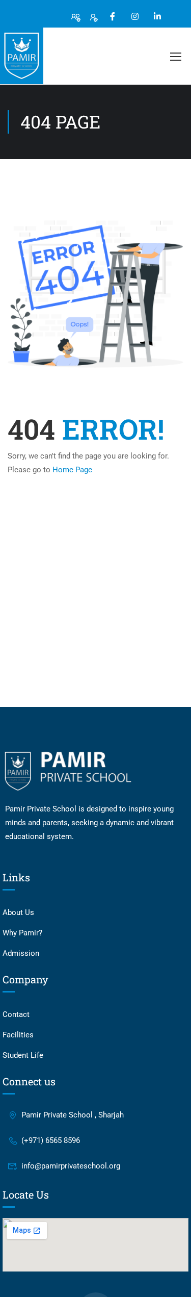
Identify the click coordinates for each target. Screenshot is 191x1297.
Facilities (18, 1034)
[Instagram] (135, 16)
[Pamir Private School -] (21, 56)
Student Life (23, 1055)
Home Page (72, 469)
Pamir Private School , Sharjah (72, 1115)
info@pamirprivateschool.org (70, 1166)
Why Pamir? (22, 932)
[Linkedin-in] (157, 16)
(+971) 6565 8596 (50, 1140)
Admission (21, 953)
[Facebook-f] (112, 16)
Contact (16, 1014)
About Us (18, 912)
